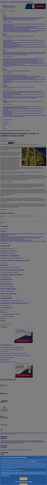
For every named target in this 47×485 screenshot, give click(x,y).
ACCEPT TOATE (23, 478)
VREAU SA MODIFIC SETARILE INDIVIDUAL (23, 481)
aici (32, 465)
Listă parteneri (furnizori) (5, 475)
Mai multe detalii (33, 461)
